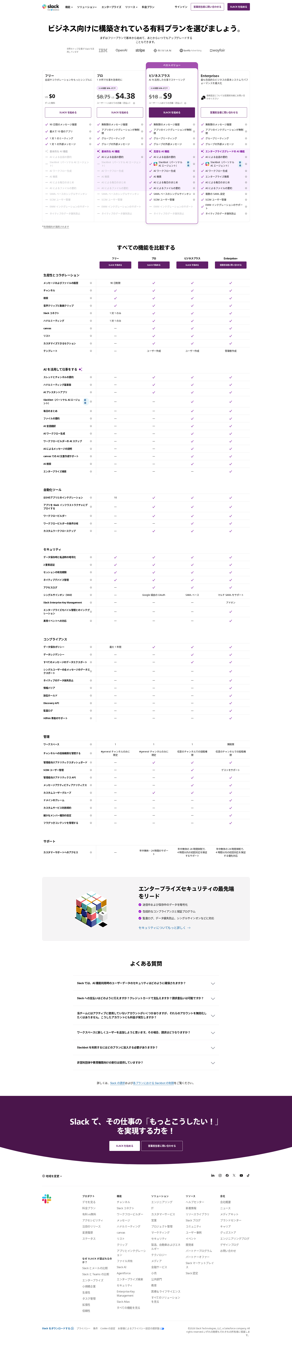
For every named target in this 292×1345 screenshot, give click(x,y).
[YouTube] (241, 1176)
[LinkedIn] (212, 1176)
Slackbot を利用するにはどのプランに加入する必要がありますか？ (117, 1047)
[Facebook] (227, 1176)
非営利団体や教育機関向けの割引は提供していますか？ (110, 1062)
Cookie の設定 (107, 1328)
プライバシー (83, 1328)
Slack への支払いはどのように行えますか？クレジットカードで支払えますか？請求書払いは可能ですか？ (140, 998)
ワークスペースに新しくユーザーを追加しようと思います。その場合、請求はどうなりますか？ (133, 1032)
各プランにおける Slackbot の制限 (153, 1083)
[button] (90, 124)
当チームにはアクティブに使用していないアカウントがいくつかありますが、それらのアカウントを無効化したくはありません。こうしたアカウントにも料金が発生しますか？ (141, 1015)
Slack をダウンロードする (56, 1328)
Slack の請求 (117, 1083)
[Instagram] (220, 1176)
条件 (95, 1328)
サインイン (181, 6)
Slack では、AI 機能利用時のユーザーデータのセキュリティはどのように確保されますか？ (131, 983)
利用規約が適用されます (56, 226)
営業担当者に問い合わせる (207, 6)
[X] (234, 1176)
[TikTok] (248, 1176)
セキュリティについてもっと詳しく (162, 928)
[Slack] (50, 7)
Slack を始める (238, 6)
